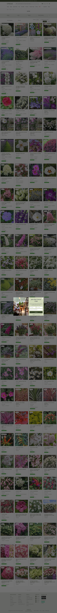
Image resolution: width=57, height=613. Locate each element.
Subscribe (36, 312)
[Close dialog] (42, 298)
